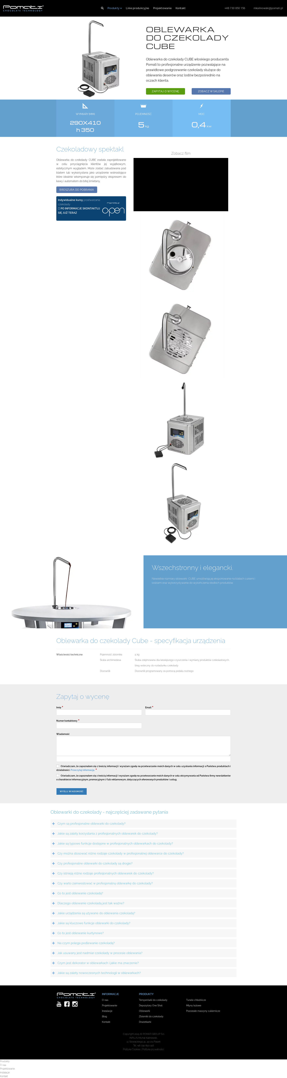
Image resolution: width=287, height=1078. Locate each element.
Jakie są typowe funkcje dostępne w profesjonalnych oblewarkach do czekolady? (115, 843)
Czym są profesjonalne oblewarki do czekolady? (91, 823)
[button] (165, 91)
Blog (104, 1016)
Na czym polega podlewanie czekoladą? (86, 943)
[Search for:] (102, 8)
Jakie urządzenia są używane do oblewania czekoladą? (96, 913)
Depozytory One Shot (150, 1005)
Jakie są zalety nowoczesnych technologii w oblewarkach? (99, 973)
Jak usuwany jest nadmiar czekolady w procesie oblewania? (100, 953)
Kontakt (181, 8)
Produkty (113, 8)
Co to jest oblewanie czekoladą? (80, 893)
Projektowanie (162, 8)
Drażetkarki (145, 1021)
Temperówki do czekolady (153, 1000)
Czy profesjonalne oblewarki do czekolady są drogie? (95, 863)
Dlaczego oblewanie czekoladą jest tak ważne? (90, 903)
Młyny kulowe (193, 1005)
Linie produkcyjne (137, 8)
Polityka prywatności (153, 1049)
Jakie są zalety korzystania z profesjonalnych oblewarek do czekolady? (107, 833)
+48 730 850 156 (235, 8)
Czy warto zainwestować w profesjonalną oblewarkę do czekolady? (105, 883)
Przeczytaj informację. (83, 770)
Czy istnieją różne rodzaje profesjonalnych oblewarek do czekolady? (105, 873)
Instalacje (107, 1010)
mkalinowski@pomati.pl (268, 8)
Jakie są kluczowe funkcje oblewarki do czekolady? (93, 923)
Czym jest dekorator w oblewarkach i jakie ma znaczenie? (98, 963)
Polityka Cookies (131, 1049)
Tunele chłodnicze (196, 1000)
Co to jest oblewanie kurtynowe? (80, 933)
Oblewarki (144, 1010)
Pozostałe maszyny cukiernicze (203, 1010)
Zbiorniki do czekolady (151, 1016)
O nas (105, 1000)
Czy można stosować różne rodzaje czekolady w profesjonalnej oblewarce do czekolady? (120, 853)
